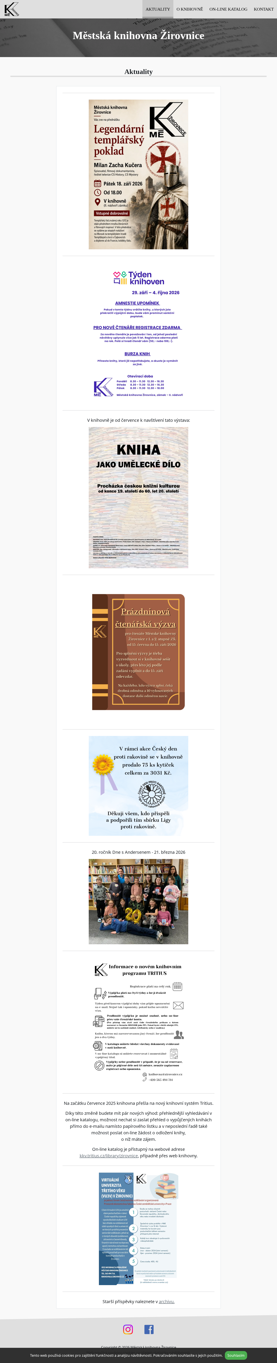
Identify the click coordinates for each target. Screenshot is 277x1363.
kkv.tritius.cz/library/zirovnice (109, 1156)
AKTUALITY (158, 9)
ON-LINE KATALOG (228, 9)
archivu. (167, 1301)
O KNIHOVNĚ (190, 9)
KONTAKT (264, 9)
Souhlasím (236, 1355)
